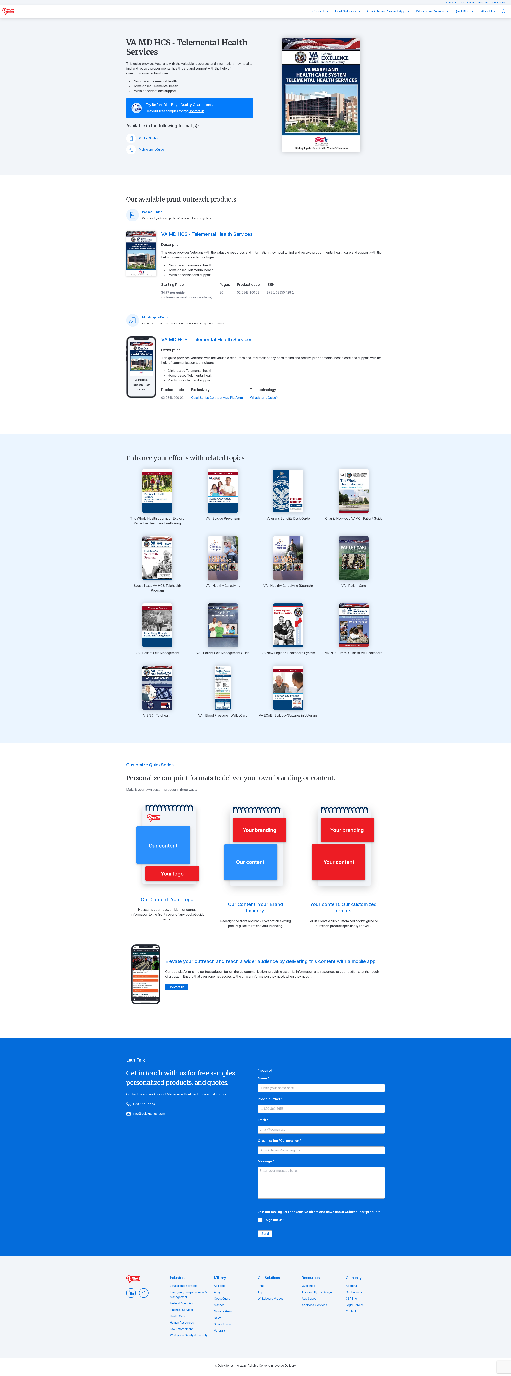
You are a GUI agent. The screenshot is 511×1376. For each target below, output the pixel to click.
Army (217, 1292)
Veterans (220, 1330)
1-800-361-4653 (144, 1104)
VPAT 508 (451, 2)
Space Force (222, 1324)
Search (506, 11)
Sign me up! (275, 1220)
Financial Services (182, 1309)
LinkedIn (131, 1293)
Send (265, 1233)
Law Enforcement (181, 1329)
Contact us (196, 111)
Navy (217, 1317)
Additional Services (314, 1305)
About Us (488, 11)
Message (266, 1161)
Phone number (270, 1099)
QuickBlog (462, 11)
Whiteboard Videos (430, 11)
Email (263, 1120)
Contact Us (498, 2)
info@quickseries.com (149, 1113)
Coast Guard (222, 1298)
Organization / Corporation (279, 1140)
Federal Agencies (181, 1303)
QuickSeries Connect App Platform (217, 397)
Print (261, 1285)
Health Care (177, 1316)
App (260, 1292)
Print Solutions (346, 11)
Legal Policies (355, 1305)
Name (263, 1078)
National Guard (223, 1311)
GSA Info (483, 2)
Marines (219, 1305)
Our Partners (467, 2)
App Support (310, 1298)
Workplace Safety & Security (189, 1335)
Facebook (144, 1293)
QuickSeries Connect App (386, 11)
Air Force (220, 1285)
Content (318, 11)
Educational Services (183, 1285)
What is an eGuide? (264, 397)
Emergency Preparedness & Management (188, 1295)
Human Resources (182, 1322)
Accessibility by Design (317, 1292)
